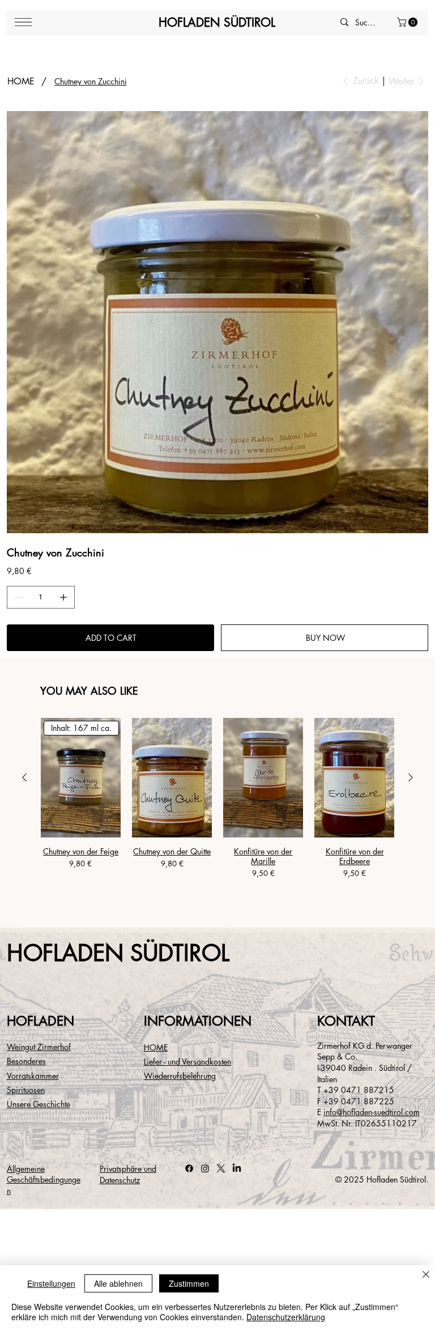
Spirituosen (26, 1090)
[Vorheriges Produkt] (24, 777)
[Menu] (23, 22)
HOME (156, 1047)
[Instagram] (205, 1168)
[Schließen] (426, 1275)
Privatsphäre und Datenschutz (128, 1174)
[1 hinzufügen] (63, 597)
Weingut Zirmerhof (39, 1046)
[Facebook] (189, 1168)
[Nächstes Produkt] (410, 777)
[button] (408, 22)
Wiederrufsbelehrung (180, 1075)
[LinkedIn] (237, 1168)
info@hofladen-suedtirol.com (371, 1112)
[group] (218, 809)
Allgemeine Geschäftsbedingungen (43, 1179)
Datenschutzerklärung (285, 1317)
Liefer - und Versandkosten (187, 1061)
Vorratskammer (33, 1075)
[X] (221, 1168)
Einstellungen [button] (51, 1283)
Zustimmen (189, 1283)
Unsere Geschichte (38, 1104)
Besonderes (26, 1061)
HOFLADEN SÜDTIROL (217, 22)
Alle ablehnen (118, 1283)
